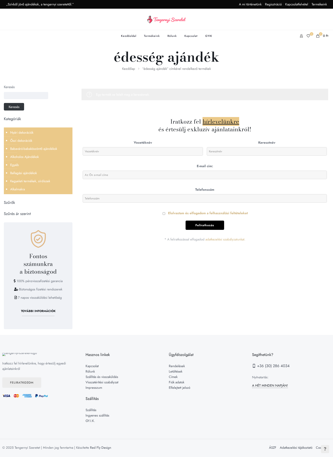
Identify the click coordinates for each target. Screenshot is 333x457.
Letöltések (175, 371)
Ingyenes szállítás (97, 415)
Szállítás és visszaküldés (102, 376)
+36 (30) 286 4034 (273, 366)
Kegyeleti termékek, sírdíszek (30, 181)
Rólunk (90, 371)
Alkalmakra (17, 189)
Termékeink (319, 4)
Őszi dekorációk (21, 140)
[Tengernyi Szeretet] (166, 19)
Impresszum (94, 387)
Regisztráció (273, 4)
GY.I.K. (90, 420)
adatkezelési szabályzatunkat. (225, 239)
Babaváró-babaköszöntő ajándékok (33, 148)
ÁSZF (272, 447)
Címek (173, 376)
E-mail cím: (205, 166)
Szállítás (91, 410)
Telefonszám (204, 189)
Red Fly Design (100, 447)
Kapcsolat (92, 366)
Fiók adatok (176, 382)
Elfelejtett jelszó (179, 387)
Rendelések (177, 366)
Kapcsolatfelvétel (296, 4)
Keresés (9, 87)
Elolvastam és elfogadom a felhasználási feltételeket (208, 213)
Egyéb (14, 165)
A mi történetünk (250, 4)
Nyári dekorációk (21, 132)
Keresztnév (266, 142)
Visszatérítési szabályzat (102, 382)
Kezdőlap (128, 68)
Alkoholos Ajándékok (24, 156)
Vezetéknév (143, 142)
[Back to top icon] (314, 449)
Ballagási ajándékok (23, 173)
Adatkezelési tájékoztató (296, 447)
